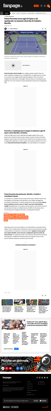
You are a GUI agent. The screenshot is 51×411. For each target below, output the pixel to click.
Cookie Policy (30, 388)
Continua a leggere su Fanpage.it (25, 245)
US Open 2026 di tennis (10, 16)
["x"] (14, 368)
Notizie (5, 292)
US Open (18, 13)
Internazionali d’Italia (41, 13)
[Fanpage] (7, 378)
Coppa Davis (23, 13)
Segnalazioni (29, 383)
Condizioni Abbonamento (32, 390)
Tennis (6, 13)
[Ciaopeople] (45, 407)
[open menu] (1, 13)
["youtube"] (10, 368)
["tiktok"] (2, 368)
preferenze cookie (31, 394)
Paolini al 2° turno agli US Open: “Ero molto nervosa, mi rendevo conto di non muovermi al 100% (37, 323)
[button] (45, 29)
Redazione (29, 392)
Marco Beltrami (14, 28)
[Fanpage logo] (11, 6)
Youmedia (29, 381)
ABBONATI (36, 5)
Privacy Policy (30, 386)
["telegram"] (21, 368)
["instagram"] (6, 368)
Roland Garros (30, 13)
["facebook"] (17, 368)
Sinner (13, 13)
